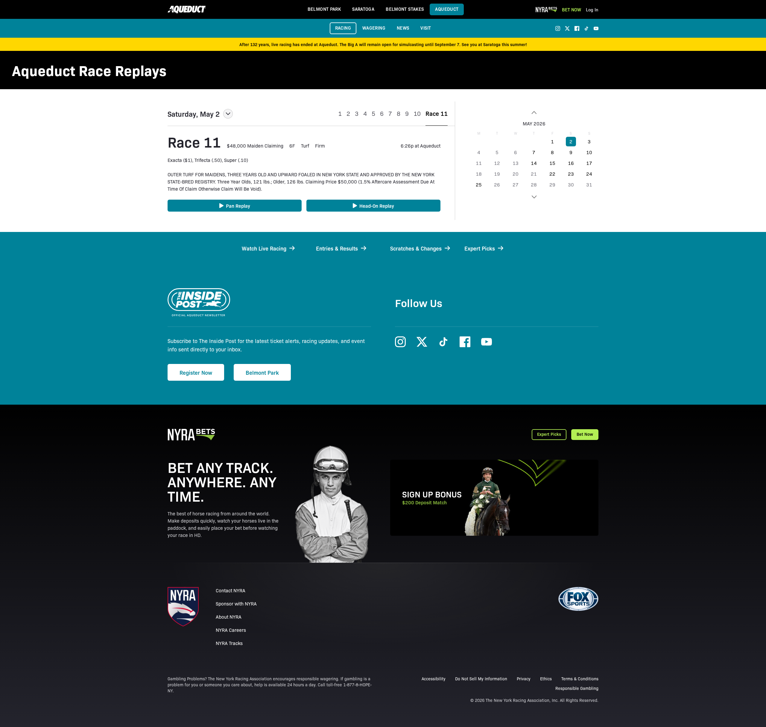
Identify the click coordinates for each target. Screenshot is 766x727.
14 (534, 163)
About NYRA (228, 617)
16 (571, 163)
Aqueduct (446, 9)
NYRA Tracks (229, 643)
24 (589, 174)
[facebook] (576, 28)
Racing (343, 28)
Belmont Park (324, 9)
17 (589, 163)
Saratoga (363, 9)
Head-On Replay (376, 205)
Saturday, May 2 (194, 114)
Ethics (546, 678)
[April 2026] (533, 112)
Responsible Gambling (576, 688)
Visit (425, 28)
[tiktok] (586, 28)
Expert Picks (549, 434)
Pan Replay (238, 205)
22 (552, 174)
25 (479, 184)
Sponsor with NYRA (236, 603)
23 (571, 174)
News (403, 28)
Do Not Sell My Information (481, 678)
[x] (567, 28)
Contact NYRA (230, 590)
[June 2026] (533, 197)
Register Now (196, 372)
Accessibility (434, 678)
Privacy (524, 678)
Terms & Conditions (579, 678)
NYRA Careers (231, 630)
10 (589, 152)
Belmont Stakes (405, 9)
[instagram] (557, 28)
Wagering (373, 28)
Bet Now (571, 9)
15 (552, 163)
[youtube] (596, 28)
